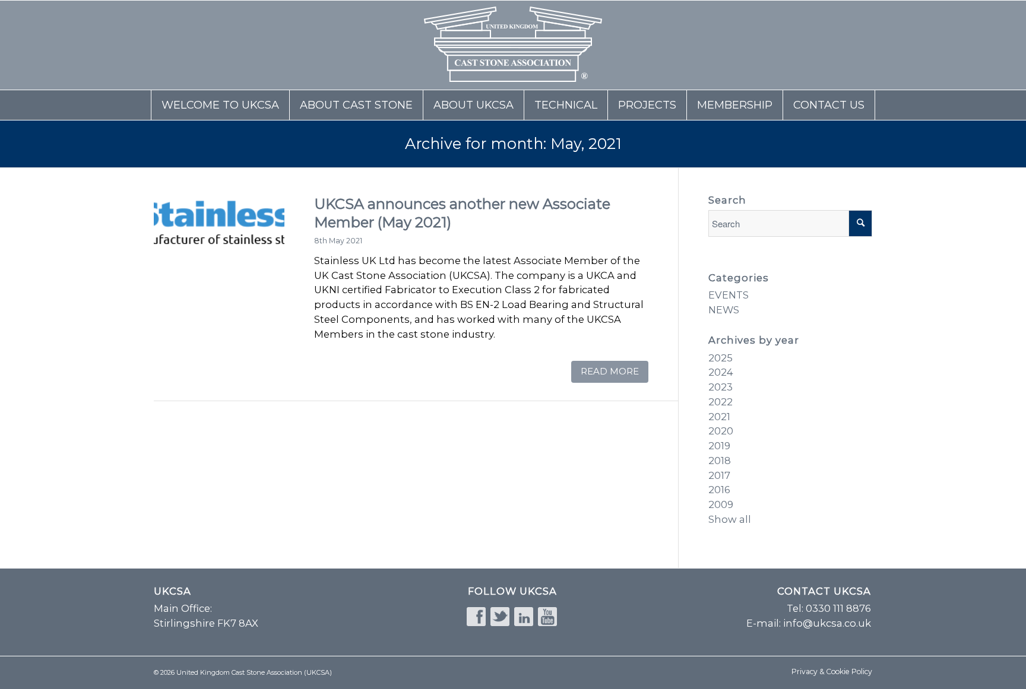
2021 (719, 417)
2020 (720, 431)
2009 (720, 504)
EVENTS (728, 295)
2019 (719, 446)
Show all (729, 519)
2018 (719, 460)
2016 (719, 490)
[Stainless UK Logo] (219, 257)
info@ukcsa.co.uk (827, 623)
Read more (610, 371)
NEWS (723, 310)
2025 (720, 358)
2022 (720, 402)
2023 (720, 387)
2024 (720, 372)
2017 (719, 475)
